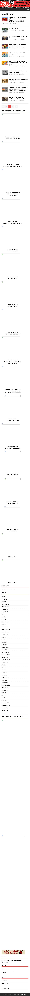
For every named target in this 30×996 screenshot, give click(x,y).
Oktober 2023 (5, 657)
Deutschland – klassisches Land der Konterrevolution (18, 71)
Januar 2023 (4, 680)
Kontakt (5, 972)
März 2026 (4, 599)
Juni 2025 (4, 614)
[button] (28, 9)
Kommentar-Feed (6, 986)
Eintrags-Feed (5, 983)
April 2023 (4, 672)
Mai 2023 (4, 670)
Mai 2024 (4, 639)
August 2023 (5, 662)
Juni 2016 (4, 713)
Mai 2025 (4, 617)
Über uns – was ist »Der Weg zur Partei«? (12, 960)
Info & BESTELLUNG (12, 420)
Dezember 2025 (6, 604)
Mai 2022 (4, 698)
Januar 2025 (4, 624)
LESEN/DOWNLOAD (12, 251)
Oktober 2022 (5, 687)
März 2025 (4, 619)
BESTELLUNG (17, 166)
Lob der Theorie (13, 28)
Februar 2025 (5, 622)
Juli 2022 (4, 693)
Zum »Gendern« (5, 962)
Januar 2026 (4, 601)
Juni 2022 (4, 695)
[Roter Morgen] (15, 7)
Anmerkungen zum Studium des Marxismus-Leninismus (18, 45)
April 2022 (4, 700)
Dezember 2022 (6, 682)
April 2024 (4, 642)
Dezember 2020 (6, 703)
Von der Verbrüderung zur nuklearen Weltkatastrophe (17, 98)
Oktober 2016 (5, 710)
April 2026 (4, 596)
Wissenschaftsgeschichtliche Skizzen (17, 53)
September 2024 (6, 632)
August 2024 (5, 634)
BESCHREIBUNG (16, 361)
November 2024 (6, 629)
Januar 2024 (4, 649)
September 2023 (6, 660)
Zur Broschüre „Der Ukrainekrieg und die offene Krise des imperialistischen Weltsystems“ (18, 89)
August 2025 (5, 611)
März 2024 (4, 644)
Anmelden (4, 981)
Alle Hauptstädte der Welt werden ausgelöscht (18, 80)
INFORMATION (16, 391)
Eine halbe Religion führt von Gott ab (18, 37)
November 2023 (6, 655)
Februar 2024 (5, 647)
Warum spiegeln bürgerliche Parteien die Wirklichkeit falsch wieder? (18, 63)
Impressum (5, 969)
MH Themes (24, 994)
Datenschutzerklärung (8, 970)
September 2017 (6, 705)
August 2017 (5, 708)
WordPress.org (5, 988)
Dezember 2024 (6, 627)
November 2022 (6, 685)
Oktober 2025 (5, 606)
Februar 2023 (5, 677)
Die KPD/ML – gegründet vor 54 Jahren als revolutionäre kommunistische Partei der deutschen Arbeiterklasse (17, 19)
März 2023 (4, 675)
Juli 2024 (4, 637)
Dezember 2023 (6, 652)
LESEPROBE (17, 138)
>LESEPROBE (6, 166)
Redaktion (15, 23)
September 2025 (6, 609)
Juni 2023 (4, 667)
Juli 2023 (4, 665)
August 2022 (5, 690)
